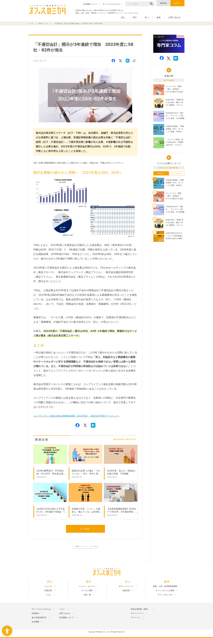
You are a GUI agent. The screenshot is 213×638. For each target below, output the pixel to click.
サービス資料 (87, 590)
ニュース (48, 586)
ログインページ (137, 613)
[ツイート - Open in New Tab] (120, 60)
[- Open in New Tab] (168, 44)
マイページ (135, 617)
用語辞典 (126, 590)
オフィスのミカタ (165, 595)
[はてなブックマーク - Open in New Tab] (127, 60)
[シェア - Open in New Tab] (113, 60)
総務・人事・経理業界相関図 (165, 586)
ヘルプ (62, 609)
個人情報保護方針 (39, 617)
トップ (31, 23)
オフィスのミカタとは (41, 609)
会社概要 (35, 622)
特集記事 (48, 590)
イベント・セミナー (87, 586)
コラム (48, 595)
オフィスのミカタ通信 (165, 590)
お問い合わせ (174, 17)
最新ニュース (43, 23)
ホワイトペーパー (126, 586)
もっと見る (84, 529)
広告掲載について (66, 617)
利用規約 (35, 613)
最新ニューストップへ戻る (86, 547)
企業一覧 (87, 595)
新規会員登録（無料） (140, 609)
